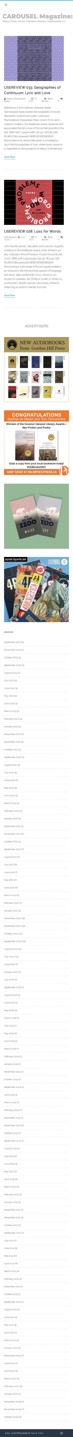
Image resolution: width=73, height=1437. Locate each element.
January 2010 (11, 1394)
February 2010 (11, 1386)
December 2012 (12, 1210)
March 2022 (10, 803)
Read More (9, 157)
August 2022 (10, 765)
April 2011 (9, 1332)
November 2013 (12, 1125)
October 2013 (11, 1133)
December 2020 (12, 918)
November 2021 (12, 834)
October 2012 (11, 1225)
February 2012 (11, 1279)
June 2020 (9, 964)
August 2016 (10, 995)
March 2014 (10, 1102)
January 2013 (11, 1202)
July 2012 (9, 1240)
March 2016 (10, 1018)
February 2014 (11, 1110)
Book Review (47, 99)
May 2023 (9, 696)
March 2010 (10, 1378)
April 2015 (9, 1041)
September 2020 (12, 941)
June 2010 (9, 1363)
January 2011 (10, 1348)
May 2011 (9, 1325)
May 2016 (9, 1010)
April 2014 (9, 1094)
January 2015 (11, 1064)
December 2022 (12, 734)
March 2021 (10, 895)
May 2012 (9, 1256)
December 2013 (12, 1117)
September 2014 (12, 1087)
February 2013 (11, 1194)
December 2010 (12, 1355)
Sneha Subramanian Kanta (15, 99)
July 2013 (9, 1156)
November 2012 (12, 1217)
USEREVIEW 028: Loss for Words (32, 231)
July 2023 (9, 680)
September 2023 (12, 665)
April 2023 (9, 703)
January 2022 (11, 818)
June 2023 (9, 688)
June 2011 (9, 1317)
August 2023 (10, 673)
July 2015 (9, 1025)
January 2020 (11, 972)
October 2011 (10, 1294)
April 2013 (9, 1179)
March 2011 (10, 1340)
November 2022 (12, 742)
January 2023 (11, 726)
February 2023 (11, 719)
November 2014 (12, 1071)
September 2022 (12, 757)
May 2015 (9, 1033)
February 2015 (11, 1056)
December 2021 (12, 826)
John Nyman (10, 237)
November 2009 (12, 1409)
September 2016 (12, 987)
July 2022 (9, 772)
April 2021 (9, 887)
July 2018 (9, 979)
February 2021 (11, 903)
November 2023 (12, 650)
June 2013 (9, 1164)
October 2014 (11, 1079)
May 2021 (9, 880)
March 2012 (10, 1271)
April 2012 (9, 1263)
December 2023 (12, 642)
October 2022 (11, 749)
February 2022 (11, 811)
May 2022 (9, 788)
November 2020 (12, 926)
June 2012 (9, 1248)
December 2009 (12, 1401)
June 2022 (9, 780)
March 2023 (10, 711)
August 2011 (10, 1309)
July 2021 (9, 864)
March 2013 (10, 1187)
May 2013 (9, 1171)
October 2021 (11, 841)
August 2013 (10, 1148)
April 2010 (9, 1371)
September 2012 (12, 1233)
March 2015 (10, 1048)
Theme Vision (37, 1433)
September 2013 (12, 1141)
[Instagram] (6, 5)
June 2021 (9, 872)
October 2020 (11, 933)
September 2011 (12, 1302)
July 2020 (9, 956)
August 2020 (10, 949)
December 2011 (12, 1286)
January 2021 (11, 910)
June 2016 (9, 1002)
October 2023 (11, 657)
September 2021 (12, 849)
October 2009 (11, 1417)
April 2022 (9, 795)
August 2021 (10, 857)
